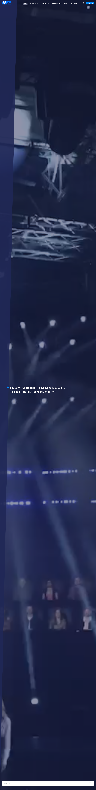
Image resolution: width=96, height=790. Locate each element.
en (90, 3)
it (87, 3)
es (92, 3)
